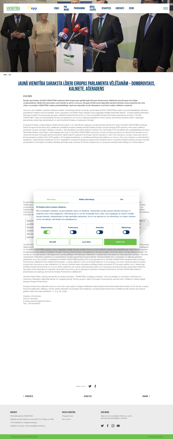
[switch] (73, 232)
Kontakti (120, 8)
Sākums (5, 75)
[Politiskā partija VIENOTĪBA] (13, 8)
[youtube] (118, 425)
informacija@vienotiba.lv (35, 426)
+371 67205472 (16, 422)
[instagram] (113, 425)
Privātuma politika (155, 437)
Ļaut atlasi (86, 242)
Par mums (66, 8)
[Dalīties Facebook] (95, 386)
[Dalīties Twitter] (90, 386)
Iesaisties (106, 8)
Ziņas (56, 8)
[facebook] (107, 425)
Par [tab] (121, 199)
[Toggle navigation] (165, 8)
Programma (79, 8)
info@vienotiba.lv (30, 422)
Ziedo (131, 8)
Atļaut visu (120, 242)
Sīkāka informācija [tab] (86, 199)
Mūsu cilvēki (93, 8)
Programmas (67, 416)
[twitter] (102, 425)
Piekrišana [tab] (51, 199)
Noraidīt (52, 242)
